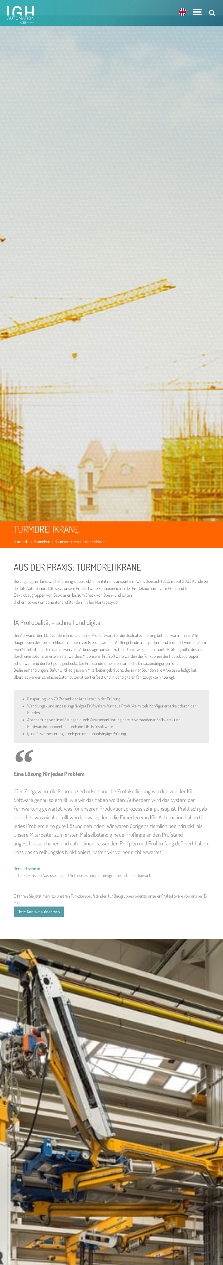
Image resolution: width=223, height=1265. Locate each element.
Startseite (21, 541)
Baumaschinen (67, 541)
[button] (197, 12)
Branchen (42, 541)
